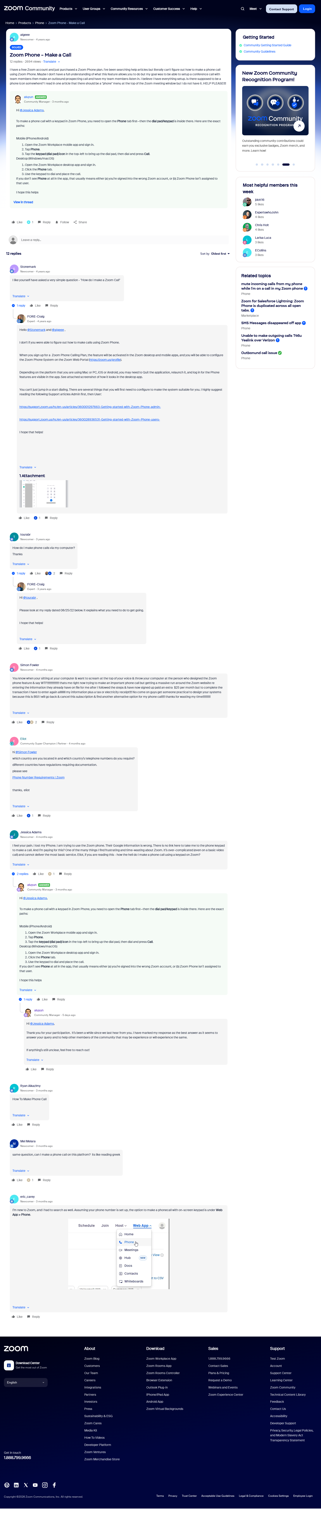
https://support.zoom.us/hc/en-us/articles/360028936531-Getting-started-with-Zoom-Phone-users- (89, 419)
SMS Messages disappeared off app (271, 323)
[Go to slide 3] (267, 165)
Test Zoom (277, 1359)
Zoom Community (282, 1387)
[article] (119, 287)
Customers (92, 1366)
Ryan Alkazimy (30, 1086)
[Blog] (7, 1485)
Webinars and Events (223, 1387)
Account (276, 1366)
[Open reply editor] (118, 240)
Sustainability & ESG (98, 1416)
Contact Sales (218, 1366)
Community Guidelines (259, 51)
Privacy (172, 1496)
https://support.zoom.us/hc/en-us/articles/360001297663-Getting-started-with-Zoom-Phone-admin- (90, 407)
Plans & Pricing (218, 1373)
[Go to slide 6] (284, 165)
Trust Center (189, 1496)
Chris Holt (262, 225)
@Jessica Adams (32, 110)
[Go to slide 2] (262, 165)
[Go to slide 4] (273, 165)
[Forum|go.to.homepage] (29, 8)
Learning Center (281, 1380)
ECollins (260, 250)
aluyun (28, 97)
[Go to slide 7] (291, 165)
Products (24, 23)
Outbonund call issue (259, 353)
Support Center (281, 1373)
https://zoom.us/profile (105, 360)
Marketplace (250, 316)
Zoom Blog (91, 1359)
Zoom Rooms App (158, 1366)
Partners (90, 1395)
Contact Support (281, 9)
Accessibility (278, 1416)
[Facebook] (54, 1485)
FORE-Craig (35, 316)
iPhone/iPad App (157, 1395)
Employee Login (303, 1496)
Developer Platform (97, 1445)
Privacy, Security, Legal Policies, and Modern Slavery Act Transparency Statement (291, 1435)
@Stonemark (36, 330)
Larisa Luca (263, 238)
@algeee (58, 330)
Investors (90, 1402)
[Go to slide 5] (278, 165)
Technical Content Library (288, 1395)
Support (277, 1348)
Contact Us (278, 1409)
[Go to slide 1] (257, 165)
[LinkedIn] (16, 1485)
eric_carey (27, 1197)
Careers (89, 1380)
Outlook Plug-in (157, 1387)
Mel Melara (28, 1141)
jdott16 (259, 200)
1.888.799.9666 (17, 1457)
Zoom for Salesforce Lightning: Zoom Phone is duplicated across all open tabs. (272, 305)
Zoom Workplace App (161, 1359)
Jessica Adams (30, 832)
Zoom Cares (93, 1423)
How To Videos (94, 1438)
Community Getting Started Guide (267, 45)
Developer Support (283, 1423)
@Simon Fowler (26, 752)
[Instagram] (45, 1485)
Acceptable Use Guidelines (217, 1496)
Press (88, 1409)
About (89, 1348)
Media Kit (90, 1430)
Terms (160, 1496)
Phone (39, 23)
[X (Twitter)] (26, 1485)
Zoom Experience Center (225, 1395)
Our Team (91, 1373)
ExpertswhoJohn (266, 212)
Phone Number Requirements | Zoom (38, 777)
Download (155, 1348)
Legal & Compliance (251, 1496)
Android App (154, 1402)
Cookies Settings (278, 1496)
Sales (213, 1348)
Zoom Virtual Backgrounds (164, 1409)
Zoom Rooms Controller (163, 1373)
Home (9, 23)
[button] (52, 61)
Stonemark (28, 267)
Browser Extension (159, 1380)
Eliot (23, 739)
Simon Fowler (29, 665)
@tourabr (29, 598)
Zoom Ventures (95, 1452)
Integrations (92, 1387)
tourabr (25, 534)
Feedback (277, 1402)
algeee (25, 35)
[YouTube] (35, 1485)
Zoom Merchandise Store (102, 1459)
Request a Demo (220, 1380)
